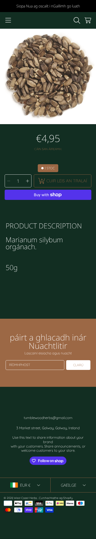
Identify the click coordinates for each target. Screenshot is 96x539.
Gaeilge (68, 485)
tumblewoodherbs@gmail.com (48, 418)
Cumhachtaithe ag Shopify (56, 498)
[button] (8, 20)
